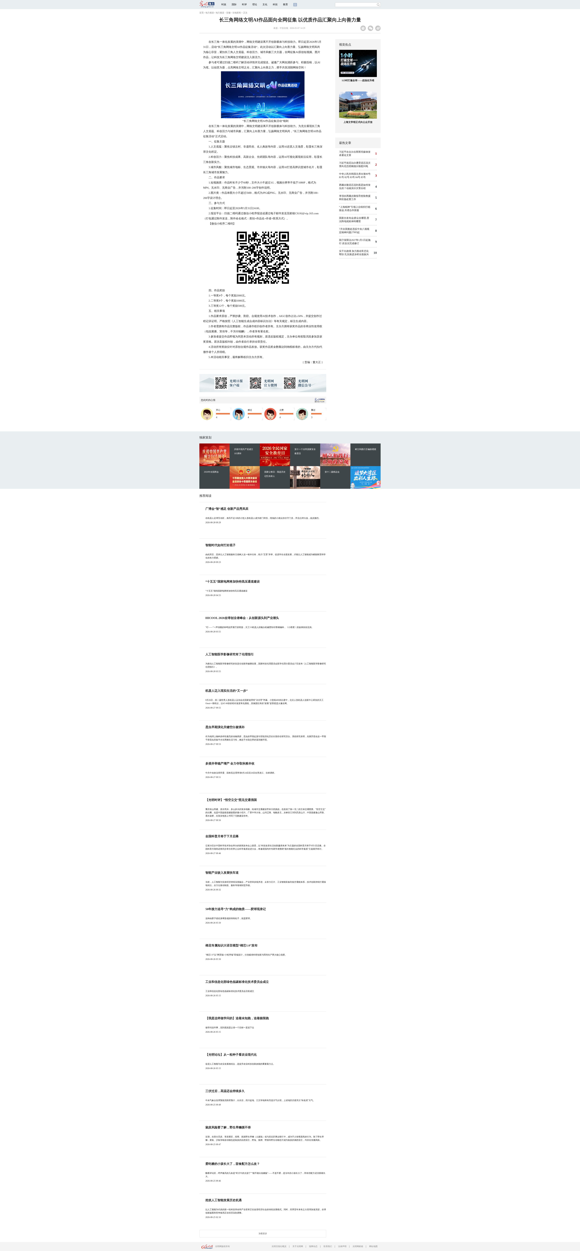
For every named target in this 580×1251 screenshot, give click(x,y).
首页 (201, 13)
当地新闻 (236, 13)
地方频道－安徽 (223, 13)
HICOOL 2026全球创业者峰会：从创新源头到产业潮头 (242, 618)
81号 (341, 177)
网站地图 (373, 1246)
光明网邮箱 (358, 1246)
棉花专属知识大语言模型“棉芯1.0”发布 (231, 945)
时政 (223, 4)
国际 (234, 4)
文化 (265, 4)
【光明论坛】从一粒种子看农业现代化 (231, 1054)
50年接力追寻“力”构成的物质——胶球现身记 (235, 909)
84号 (357, 177)
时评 (244, 4)
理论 (254, 4)
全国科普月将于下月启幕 (222, 836)
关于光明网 (297, 1246)
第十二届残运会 (332, 472)
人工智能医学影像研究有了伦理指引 (229, 654)
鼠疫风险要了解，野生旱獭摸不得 (228, 1127)
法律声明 (342, 1246)
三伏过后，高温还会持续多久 (225, 1091)
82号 (347, 177)
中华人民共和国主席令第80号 (355, 174)
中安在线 (284, 28)
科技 (275, 4)
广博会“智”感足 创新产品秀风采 (226, 508)
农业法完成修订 (350, 243)
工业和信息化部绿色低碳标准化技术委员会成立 (237, 981)
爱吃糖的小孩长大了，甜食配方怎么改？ (232, 1163)
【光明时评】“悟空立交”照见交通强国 (231, 799)
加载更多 (263, 1233)
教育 (285, 4)
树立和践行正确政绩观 (365, 449)
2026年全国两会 (211, 472)
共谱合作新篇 (352, 210)
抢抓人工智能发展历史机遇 (223, 1200)
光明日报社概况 (279, 1246)
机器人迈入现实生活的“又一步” (226, 690)
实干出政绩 (345, 251)
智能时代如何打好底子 (220, 545)
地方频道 (209, 13)
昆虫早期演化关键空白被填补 (225, 727)
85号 (363, 177)
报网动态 (313, 1246)
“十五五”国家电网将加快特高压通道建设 (232, 581)
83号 (352, 177)
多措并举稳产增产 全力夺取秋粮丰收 (230, 763)
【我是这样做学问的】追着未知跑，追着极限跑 (237, 1018)
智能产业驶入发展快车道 (222, 872)
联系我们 (328, 1246)
